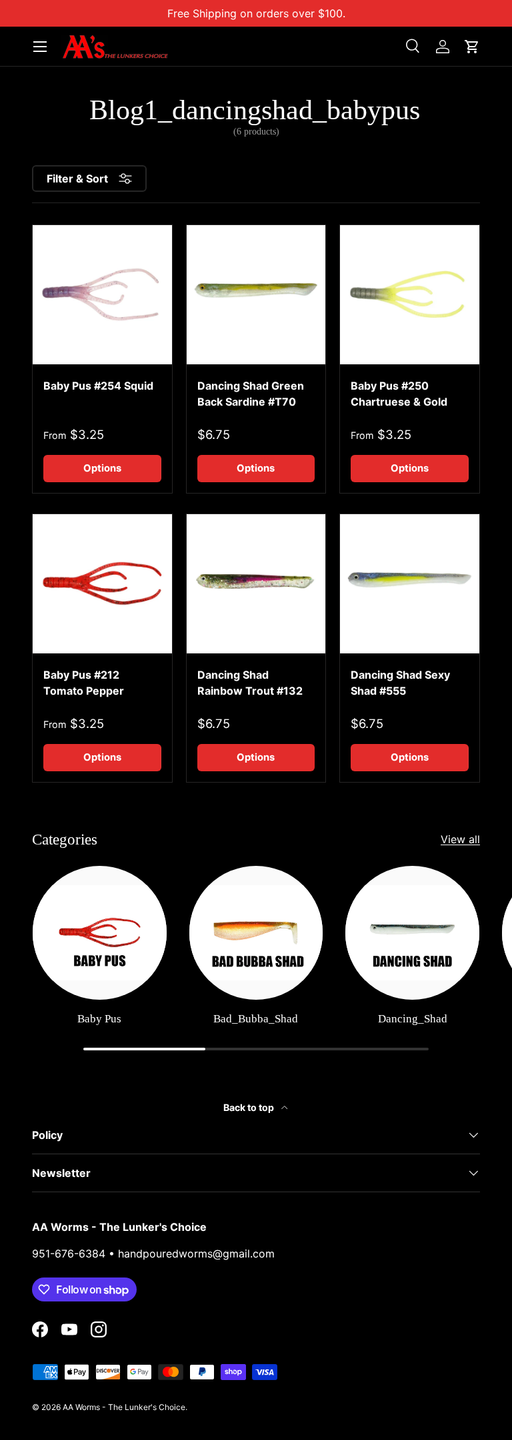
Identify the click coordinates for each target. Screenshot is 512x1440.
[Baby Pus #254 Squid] (102, 294)
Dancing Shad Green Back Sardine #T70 (250, 393)
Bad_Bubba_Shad (255, 1018)
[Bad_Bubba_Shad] (256, 933)
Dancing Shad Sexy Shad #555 (400, 682)
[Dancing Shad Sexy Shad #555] (409, 583)
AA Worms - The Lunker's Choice (124, 1407)
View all (460, 839)
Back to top (249, 1107)
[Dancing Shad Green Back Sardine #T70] (256, 294)
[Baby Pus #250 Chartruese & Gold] (409, 294)
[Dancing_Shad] (412, 933)
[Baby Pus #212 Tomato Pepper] (102, 583)
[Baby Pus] (100, 933)
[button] (472, 46)
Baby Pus (99, 1018)
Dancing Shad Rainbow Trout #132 (250, 682)
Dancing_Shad (412, 1018)
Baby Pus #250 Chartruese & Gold (399, 393)
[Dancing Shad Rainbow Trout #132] (256, 583)
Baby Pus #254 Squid (98, 385)
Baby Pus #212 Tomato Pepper (83, 682)
